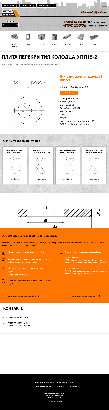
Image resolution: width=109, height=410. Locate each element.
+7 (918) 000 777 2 (14, 326)
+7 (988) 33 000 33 (14, 323)
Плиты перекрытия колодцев (29, 64)
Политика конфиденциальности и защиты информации (54, 382)
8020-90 (74, 124)
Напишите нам (26, 5)
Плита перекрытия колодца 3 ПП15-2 (50, 64)
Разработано (52, 401)
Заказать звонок (9, 5)
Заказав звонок (15, 259)
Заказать (68, 93)
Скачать (85, 124)
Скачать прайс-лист (45, 5)
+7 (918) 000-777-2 (72, 268)
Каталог (4, 64)
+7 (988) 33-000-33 (72, 257)
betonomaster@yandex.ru (94, 12)
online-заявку (23, 252)
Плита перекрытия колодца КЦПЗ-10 (23, 296)
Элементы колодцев (13, 64)
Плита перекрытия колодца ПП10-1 (86, 296)
